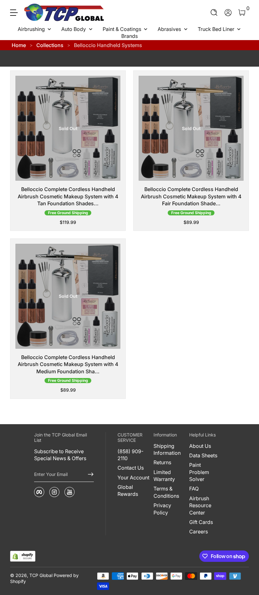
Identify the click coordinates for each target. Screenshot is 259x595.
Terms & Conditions (166, 492)
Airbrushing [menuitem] (31, 29)
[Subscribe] (88, 474)
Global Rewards (127, 490)
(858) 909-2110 (130, 454)
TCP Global (40, 575)
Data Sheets (203, 455)
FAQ (194, 488)
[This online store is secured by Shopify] (22, 556)
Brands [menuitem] (129, 36)
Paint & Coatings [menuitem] (122, 29)
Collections (49, 45)
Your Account (133, 477)
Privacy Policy (162, 508)
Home (19, 45)
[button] (214, 13)
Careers (198, 531)
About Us (200, 446)
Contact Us (130, 468)
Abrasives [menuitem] (169, 29)
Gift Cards (201, 522)
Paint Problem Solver (199, 472)
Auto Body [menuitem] (73, 29)
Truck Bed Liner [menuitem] (216, 29)
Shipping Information (167, 449)
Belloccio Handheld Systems (108, 45)
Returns (162, 462)
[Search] (214, 13)
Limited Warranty (164, 475)
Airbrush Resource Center (200, 505)
